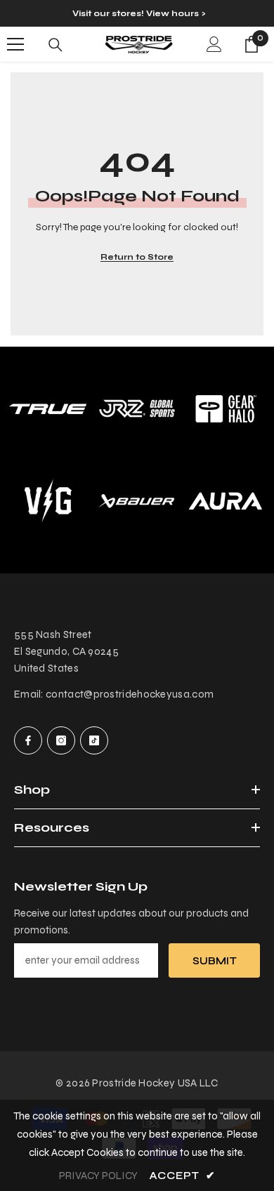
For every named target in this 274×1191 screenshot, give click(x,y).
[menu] (15, 44)
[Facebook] (28, 740)
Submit (215, 960)
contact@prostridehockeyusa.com (130, 694)
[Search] (55, 44)
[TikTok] (94, 740)
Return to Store (137, 257)
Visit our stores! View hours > (138, 13)
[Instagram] (61, 740)
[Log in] (214, 44)
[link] (137, 409)
